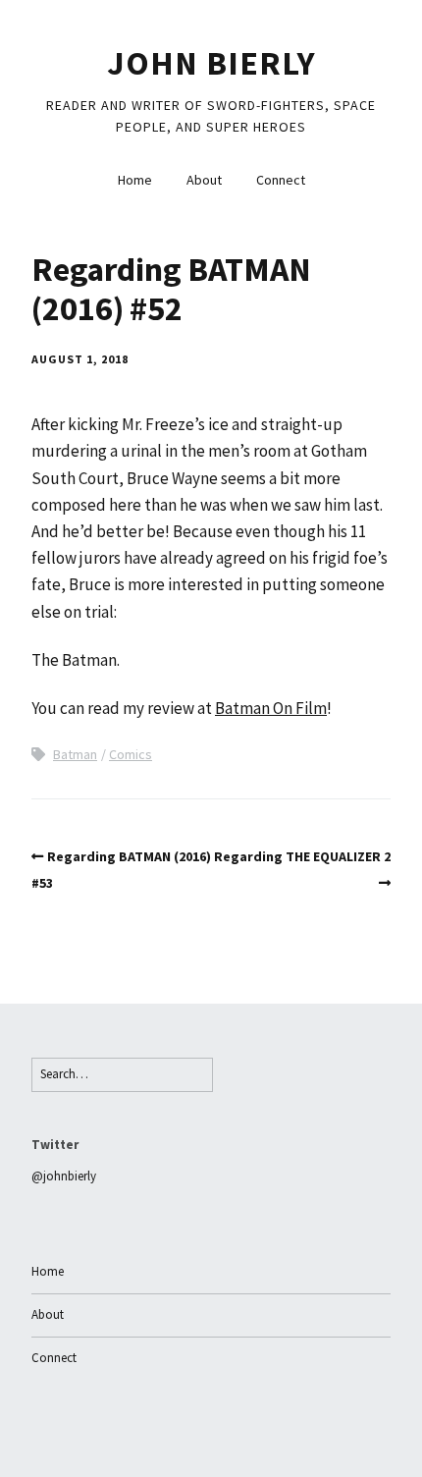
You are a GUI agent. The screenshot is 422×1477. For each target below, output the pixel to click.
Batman (75, 754)
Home (135, 180)
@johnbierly (63, 1176)
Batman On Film (271, 708)
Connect (280, 180)
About (204, 180)
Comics (130, 754)
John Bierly (211, 62)
